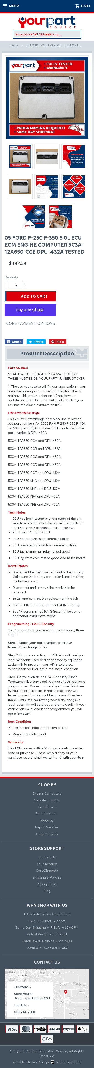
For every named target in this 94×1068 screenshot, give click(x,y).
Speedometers (47, 814)
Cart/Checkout (47, 870)
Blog (47, 891)
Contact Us (46, 857)
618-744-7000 (24, 1012)
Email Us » (21, 1005)
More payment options (30, 323)
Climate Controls (47, 800)
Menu (14, 6)
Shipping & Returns (47, 877)
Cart (86, 6)
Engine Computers (47, 793)
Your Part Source (53, 1051)
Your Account (47, 864)
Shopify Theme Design (31, 1062)
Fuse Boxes (47, 807)
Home (14, 45)
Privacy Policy (47, 884)
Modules (47, 820)
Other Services (47, 834)
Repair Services (47, 827)
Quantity (11, 277)
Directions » (22, 987)
